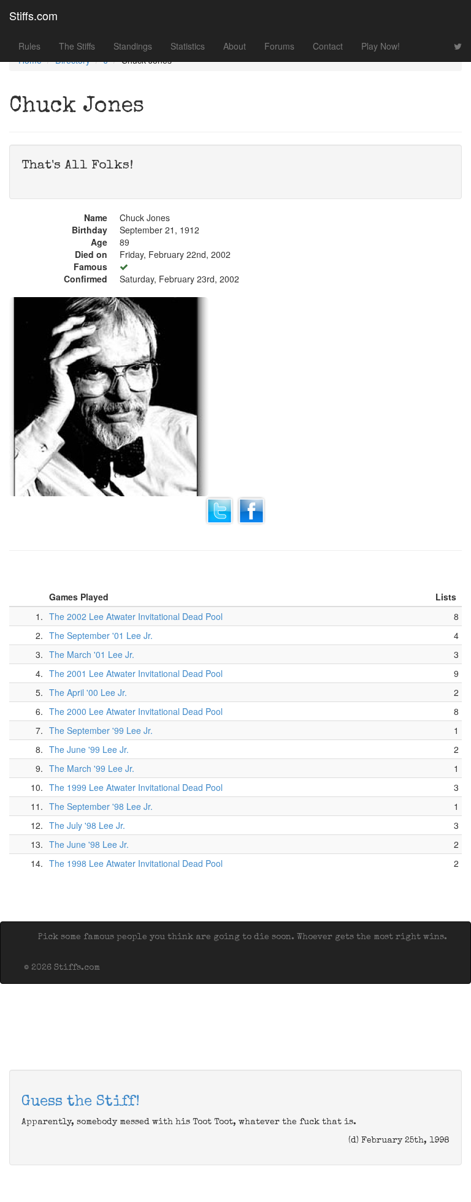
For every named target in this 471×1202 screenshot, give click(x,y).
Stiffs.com (33, 15)
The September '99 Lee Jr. (101, 730)
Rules (29, 46)
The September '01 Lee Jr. (101, 635)
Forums (279, 46)
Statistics (187, 46)
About (234, 46)
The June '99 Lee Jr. (89, 749)
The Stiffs (77, 46)
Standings (132, 46)
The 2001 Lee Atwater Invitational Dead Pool (136, 673)
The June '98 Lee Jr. (89, 844)
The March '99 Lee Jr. (91, 768)
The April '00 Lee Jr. (88, 692)
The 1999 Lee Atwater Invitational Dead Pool (136, 787)
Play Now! (380, 46)
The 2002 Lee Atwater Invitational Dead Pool (136, 616)
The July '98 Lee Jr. (87, 825)
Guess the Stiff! (80, 1102)
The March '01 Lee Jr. (91, 654)
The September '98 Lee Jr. (101, 806)
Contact (328, 46)
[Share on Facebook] (251, 510)
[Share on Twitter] (219, 510)
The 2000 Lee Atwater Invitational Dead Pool (136, 711)
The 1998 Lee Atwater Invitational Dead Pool (136, 863)
